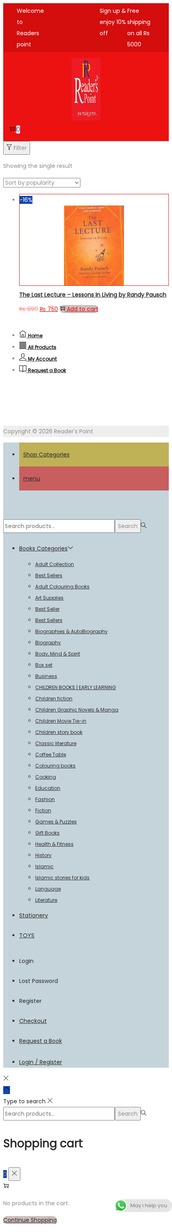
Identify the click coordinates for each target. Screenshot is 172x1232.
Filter (20, 148)
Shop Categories (46, 455)
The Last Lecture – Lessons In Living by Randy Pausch (92, 295)
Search (128, 526)
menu (31, 478)
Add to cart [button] (82, 309)
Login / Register (40, 1062)
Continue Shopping (30, 1220)
